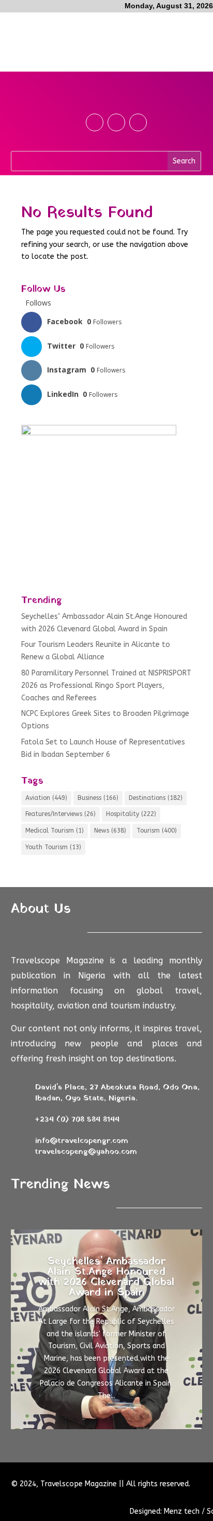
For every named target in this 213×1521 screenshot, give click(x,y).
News (110, 830)
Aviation (46, 797)
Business (98, 797)
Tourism (156, 830)
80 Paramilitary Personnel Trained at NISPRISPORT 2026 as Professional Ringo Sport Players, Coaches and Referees (106, 685)
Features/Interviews (60, 814)
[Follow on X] (116, 122)
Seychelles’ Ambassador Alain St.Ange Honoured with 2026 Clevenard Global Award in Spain (106, 1277)
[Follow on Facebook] (94, 122)
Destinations (155, 797)
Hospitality (131, 814)
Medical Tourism (54, 830)
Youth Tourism (53, 847)
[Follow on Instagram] (138, 122)
